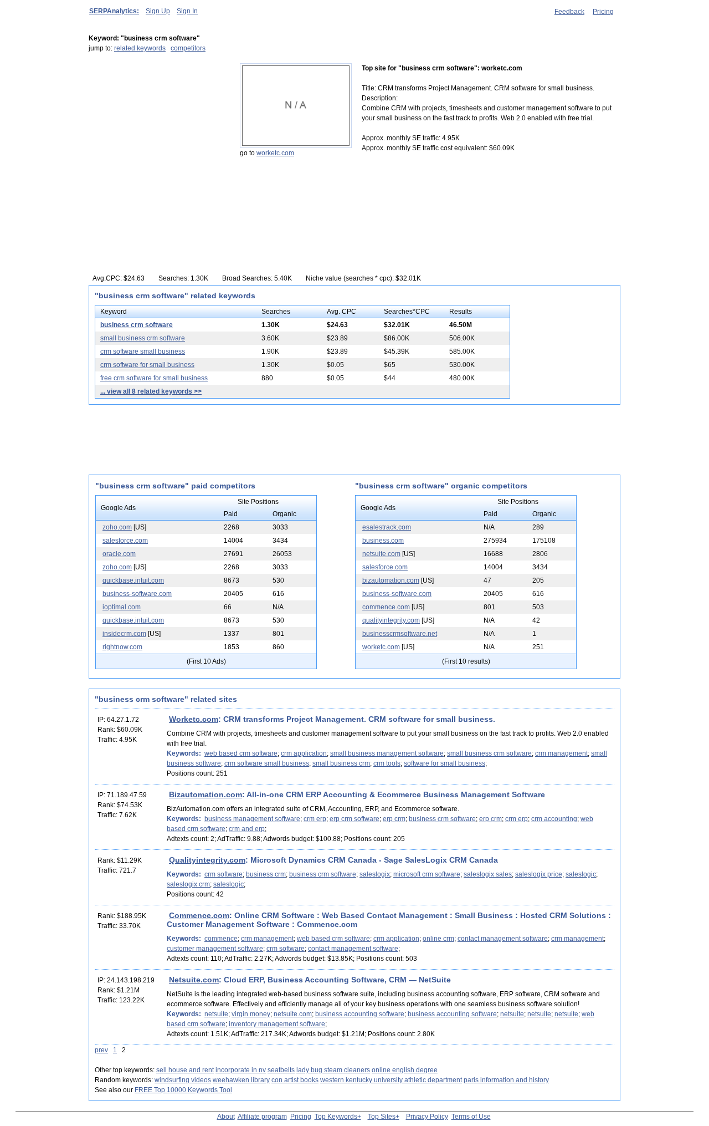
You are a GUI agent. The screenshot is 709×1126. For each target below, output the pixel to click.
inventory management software (277, 1024)
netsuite (216, 1014)
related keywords (140, 48)
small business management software (387, 753)
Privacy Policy (427, 1116)
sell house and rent (185, 1070)
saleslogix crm (188, 884)
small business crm (341, 763)
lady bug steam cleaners (333, 1070)
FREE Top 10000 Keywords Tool (183, 1090)
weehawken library (241, 1080)
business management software (252, 819)
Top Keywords (336, 1116)
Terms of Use (471, 1116)
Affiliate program (262, 1116)
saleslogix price (538, 874)
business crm (266, 874)
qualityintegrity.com (391, 620)
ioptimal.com (121, 607)
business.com (383, 540)
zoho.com (117, 527)
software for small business (444, 763)
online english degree (405, 1070)
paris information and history (506, 1080)
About (226, 1116)
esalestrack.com (386, 527)
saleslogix (374, 874)
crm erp (315, 819)
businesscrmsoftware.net (399, 634)
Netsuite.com (194, 979)
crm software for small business (147, 365)
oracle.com (119, 554)
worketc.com (275, 153)
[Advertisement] (158, 132)
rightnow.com (122, 647)
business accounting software (359, 1014)
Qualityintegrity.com (207, 859)
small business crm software (142, 338)
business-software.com (137, 594)
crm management (561, 753)
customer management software (215, 948)
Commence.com (199, 915)
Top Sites (381, 1116)
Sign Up (158, 11)
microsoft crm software (426, 874)
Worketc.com (193, 719)
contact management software (503, 938)
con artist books (294, 1080)
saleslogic (581, 874)
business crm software (136, 325)
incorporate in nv (240, 1070)
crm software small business (142, 351)
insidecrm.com (124, 634)
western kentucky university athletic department (391, 1080)
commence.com (386, 607)
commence (221, 938)
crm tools (386, 763)
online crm (438, 938)
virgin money (251, 1014)
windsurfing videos (183, 1080)
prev (101, 1050)
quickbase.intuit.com (133, 580)
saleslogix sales (488, 874)
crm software (223, 874)
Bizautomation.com (205, 794)
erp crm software (354, 819)
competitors (188, 48)
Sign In (187, 11)
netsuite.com (381, 554)
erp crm (394, 819)
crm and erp (247, 829)
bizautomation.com (390, 580)
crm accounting (554, 819)
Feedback (569, 12)
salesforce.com (125, 540)
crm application (304, 753)
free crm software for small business (154, 378)
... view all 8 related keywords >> (151, 391)
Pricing (603, 12)
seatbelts (281, 1070)
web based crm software (241, 753)
